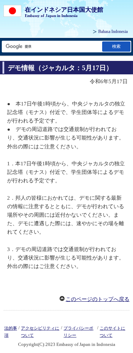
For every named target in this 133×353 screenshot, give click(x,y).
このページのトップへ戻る (97, 299)
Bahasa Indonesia (113, 31)
